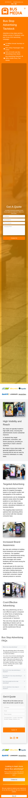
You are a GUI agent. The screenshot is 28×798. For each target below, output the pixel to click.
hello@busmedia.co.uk (18, 2)
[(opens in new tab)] (5, 388)
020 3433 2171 (8, 2)
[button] (14, 238)
